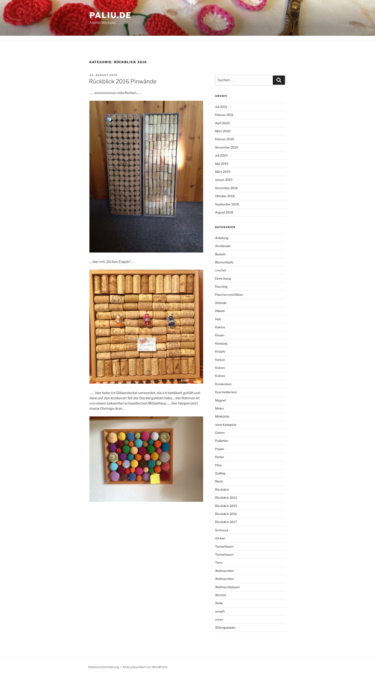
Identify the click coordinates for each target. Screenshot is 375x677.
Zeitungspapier (225, 627)
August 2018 (224, 212)
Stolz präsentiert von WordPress (145, 667)
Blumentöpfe (224, 262)
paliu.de (110, 15)
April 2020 (222, 123)
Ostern (220, 432)
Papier (219, 449)
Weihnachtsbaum (227, 587)
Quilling (220, 473)
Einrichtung (223, 278)
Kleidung (221, 343)
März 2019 (222, 171)
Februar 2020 (224, 139)
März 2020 (223, 131)
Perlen (219, 457)
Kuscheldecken (226, 392)
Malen (219, 408)
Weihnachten (224, 571)
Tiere (218, 562)
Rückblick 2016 (226, 514)
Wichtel (220, 595)
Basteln (220, 254)
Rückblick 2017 (226, 522)
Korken (220, 360)
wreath (220, 611)
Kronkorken (223, 384)
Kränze (220, 368)
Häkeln (220, 311)
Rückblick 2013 (226, 497)
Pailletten (221, 441)
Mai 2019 (221, 163)
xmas (219, 619)
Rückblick (222, 489)
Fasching (221, 286)
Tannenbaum (224, 546)
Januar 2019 (223, 180)
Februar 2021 (224, 115)
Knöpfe (220, 351)
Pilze (218, 465)
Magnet (220, 400)
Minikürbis (222, 416)
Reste (219, 481)
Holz (218, 319)
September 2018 (227, 204)
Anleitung (221, 238)
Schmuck (222, 530)
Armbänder (223, 246)
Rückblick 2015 (226, 506)
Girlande (221, 303)
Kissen (219, 335)
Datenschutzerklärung (103, 667)
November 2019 (226, 147)
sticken (220, 538)
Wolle (219, 603)
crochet (220, 270)
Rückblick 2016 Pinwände (122, 81)
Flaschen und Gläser (229, 294)
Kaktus (220, 327)
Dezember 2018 (226, 188)
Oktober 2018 (225, 196)
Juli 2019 (221, 155)
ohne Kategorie (225, 424)
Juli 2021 (221, 107)
